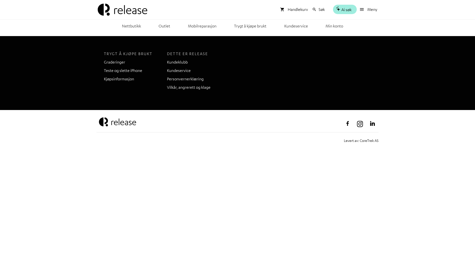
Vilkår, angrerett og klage (189, 87)
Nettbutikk (131, 25)
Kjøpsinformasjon (119, 78)
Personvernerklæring (185, 78)
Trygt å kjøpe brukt (250, 25)
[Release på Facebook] (347, 123)
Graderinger (114, 62)
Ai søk (346, 9)
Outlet (164, 25)
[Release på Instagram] (360, 123)
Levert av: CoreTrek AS (361, 140)
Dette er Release (187, 53)
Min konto (334, 25)
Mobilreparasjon (202, 25)
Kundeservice (296, 25)
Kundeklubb (177, 62)
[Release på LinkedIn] (372, 123)
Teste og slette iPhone (123, 70)
